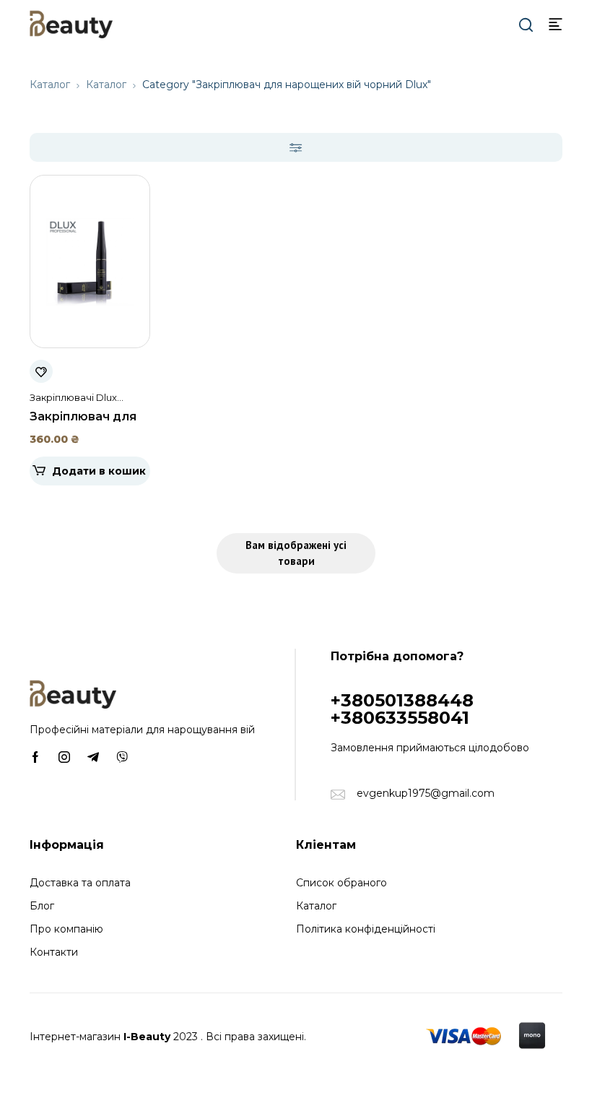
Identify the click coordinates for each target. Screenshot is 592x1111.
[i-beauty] (71, 23)
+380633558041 (400, 717)
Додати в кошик (99, 470)
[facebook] (35, 756)
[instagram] (64, 756)
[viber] (122, 756)
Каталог (50, 84)
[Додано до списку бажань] (41, 371)
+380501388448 (402, 700)
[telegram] (93, 756)
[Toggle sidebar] (296, 147)
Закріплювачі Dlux (73, 397)
